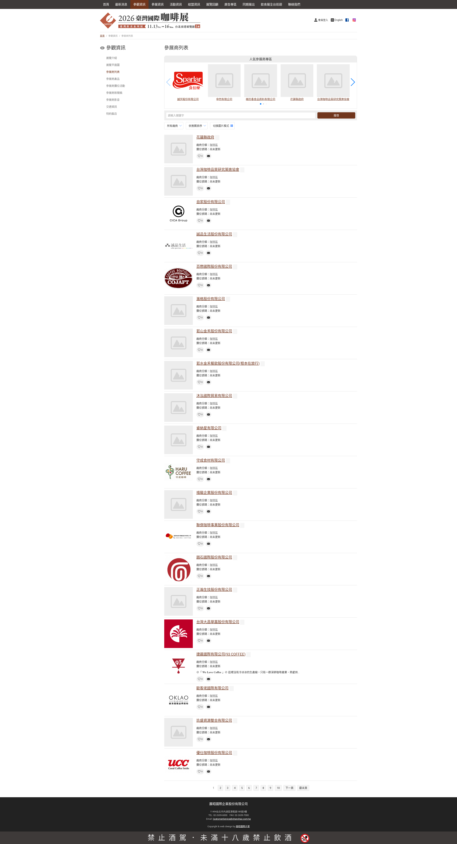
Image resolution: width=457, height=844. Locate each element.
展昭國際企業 (243, 826)
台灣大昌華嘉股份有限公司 (217, 622)
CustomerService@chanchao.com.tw (232, 819)
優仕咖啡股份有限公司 (214, 753)
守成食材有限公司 (210, 460)
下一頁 (289, 788)
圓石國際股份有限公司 (214, 557)
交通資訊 (111, 106)
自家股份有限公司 (210, 202)
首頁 (106, 4)
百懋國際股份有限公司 (214, 266)
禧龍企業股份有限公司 (214, 493)
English (339, 20)
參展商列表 (113, 72)
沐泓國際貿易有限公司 (214, 396)
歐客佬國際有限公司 (212, 688)
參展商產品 (113, 79)
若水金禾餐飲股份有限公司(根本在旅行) (228, 363)
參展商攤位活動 (115, 85)
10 (278, 788)
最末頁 (303, 788)
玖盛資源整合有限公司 (214, 720)
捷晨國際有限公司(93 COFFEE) (220, 654)
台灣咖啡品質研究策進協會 (217, 169)
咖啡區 (214, 145)
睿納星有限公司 (208, 428)
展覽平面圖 (113, 65)
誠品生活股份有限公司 (214, 234)
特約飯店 (111, 113)
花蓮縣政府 (205, 137)
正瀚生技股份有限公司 (214, 589)
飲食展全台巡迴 (271, 4)
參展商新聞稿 (114, 92)
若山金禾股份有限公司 (214, 331)
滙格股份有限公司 (210, 299)
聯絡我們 (294, 4)
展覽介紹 (111, 58)
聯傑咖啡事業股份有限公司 (217, 525)
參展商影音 (113, 99)
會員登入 (323, 20)
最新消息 (121, 4)
